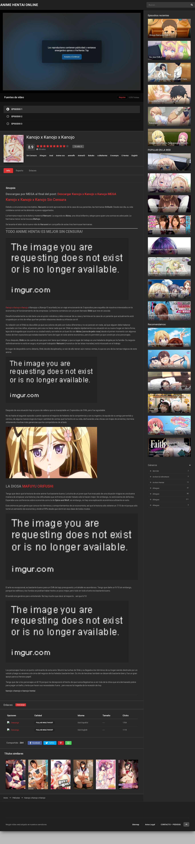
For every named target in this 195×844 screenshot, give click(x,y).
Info (8, 170)
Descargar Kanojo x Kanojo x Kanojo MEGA (86, 194)
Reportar (122, 97)
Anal (51, 155)
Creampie (114, 155)
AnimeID (81, 155)
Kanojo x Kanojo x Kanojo (17, 307)
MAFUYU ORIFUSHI (37, 486)
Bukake (91, 155)
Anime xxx (60, 155)
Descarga (21, 705)
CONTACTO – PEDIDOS (171, 824)
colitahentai (102, 155)
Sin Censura (31, 155)
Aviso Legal (150, 824)
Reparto (19, 170)
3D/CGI (156, 471)
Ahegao (43, 155)
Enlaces (32, 170)
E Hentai (125, 155)
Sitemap (135, 824)
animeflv (71, 155)
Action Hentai (158, 482)
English (134, 155)
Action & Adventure (161, 477)
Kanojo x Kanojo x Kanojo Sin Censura (36, 200)
